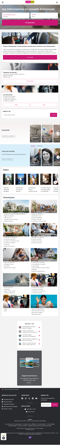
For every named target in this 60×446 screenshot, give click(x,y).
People (16, 105)
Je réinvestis (6, 244)
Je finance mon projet (36, 219)
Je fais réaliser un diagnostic (10, 237)
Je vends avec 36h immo (9, 239)
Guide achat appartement (37, 309)
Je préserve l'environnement (38, 271)
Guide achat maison (36, 314)
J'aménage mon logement (37, 237)
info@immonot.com (30, 429)
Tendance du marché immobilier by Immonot (14, 214)
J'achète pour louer (8, 287)
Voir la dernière (30, 81)
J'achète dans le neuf (36, 216)
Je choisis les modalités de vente (11, 241)
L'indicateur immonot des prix (11, 219)
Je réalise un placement (9, 292)
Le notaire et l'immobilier (37, 289)
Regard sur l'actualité (9, 216)
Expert (43, 105)
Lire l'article (30, 57)
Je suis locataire (35, 266)
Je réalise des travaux (36, 242)
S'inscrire (54, 115)
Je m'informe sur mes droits (38, 262)
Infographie (34, 269)
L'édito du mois (7, 217)
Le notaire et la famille (36, 292)
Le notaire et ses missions (37, 287)
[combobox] (44, 16)
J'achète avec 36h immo (37, 214)
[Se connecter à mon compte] (57, 2)
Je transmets (7, 266)
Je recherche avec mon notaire (38, 221)
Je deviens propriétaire (36, 217)
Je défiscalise (7, 289)
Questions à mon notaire (10, 267)
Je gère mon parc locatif (9, 291)
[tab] (33, 146)
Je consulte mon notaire (9, 242)
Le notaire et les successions (38, 291)
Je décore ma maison (36, 239)
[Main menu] (2, 2)
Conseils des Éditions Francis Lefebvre (40, 267)
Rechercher (31, 23)
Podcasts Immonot (8, 221)
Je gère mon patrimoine (9, 262)
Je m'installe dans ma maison (38, 264)
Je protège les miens (8, 264)
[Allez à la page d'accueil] (2, 389)
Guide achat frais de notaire (38, 310)
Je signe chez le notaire (9, 246)
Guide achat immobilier (36, 312)
